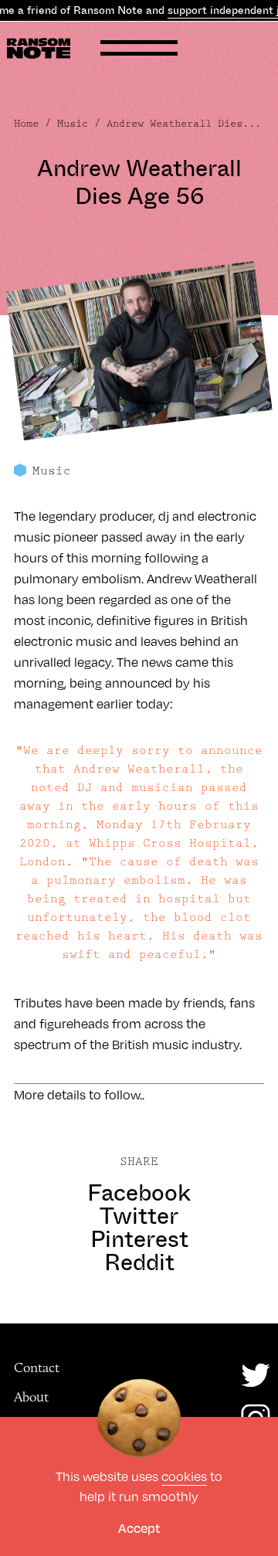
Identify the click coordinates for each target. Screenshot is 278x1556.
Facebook (139, 1193)
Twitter (139, 1216)
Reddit (139, 1262)
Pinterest (139, 1239)
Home (26, 123)
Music (72, 123)
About (31, 1396)
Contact (36, 1367)
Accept (139, 1528)
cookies (184, 1476)
